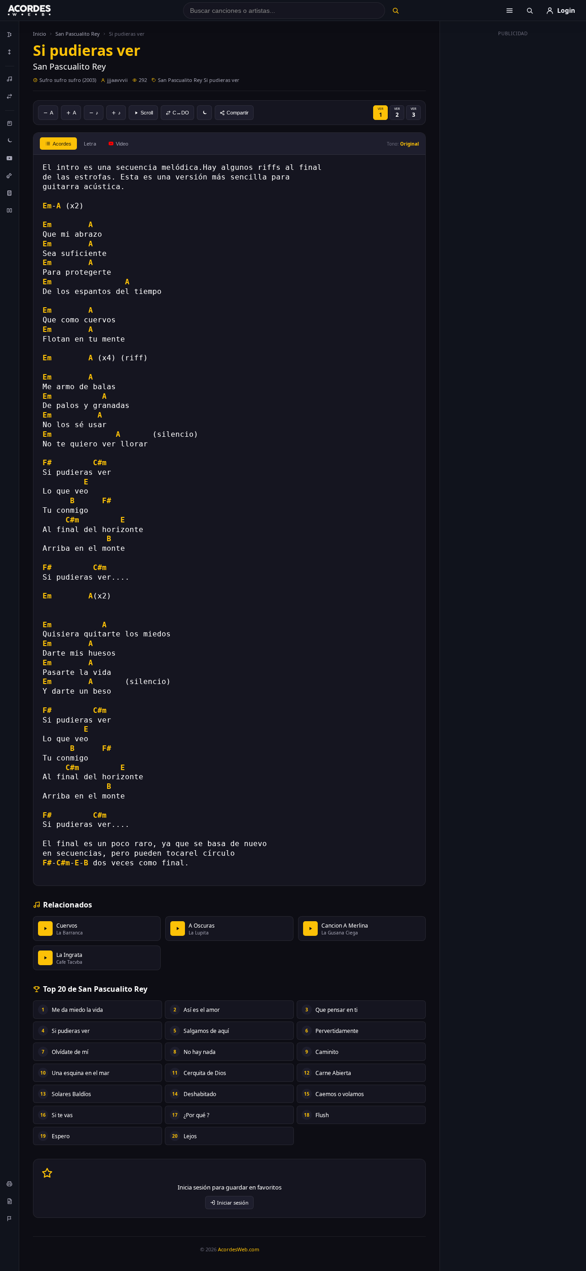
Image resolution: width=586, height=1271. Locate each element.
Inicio (39, 33)
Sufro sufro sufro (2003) (67, 79)
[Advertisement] (513, 177)
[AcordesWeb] (40, 10)
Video (122, 144)
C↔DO (181, 112)
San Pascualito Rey (77, 33)
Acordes (62, 144)
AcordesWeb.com (238, 1249)
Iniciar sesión (233, 1202)
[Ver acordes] (9, 193)
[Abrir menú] (509, 10)
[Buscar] (395, 10)
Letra (90, 143)
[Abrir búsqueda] (529, 10)
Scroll (147, 112)
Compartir (238, 112)
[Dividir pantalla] (9, 210)
